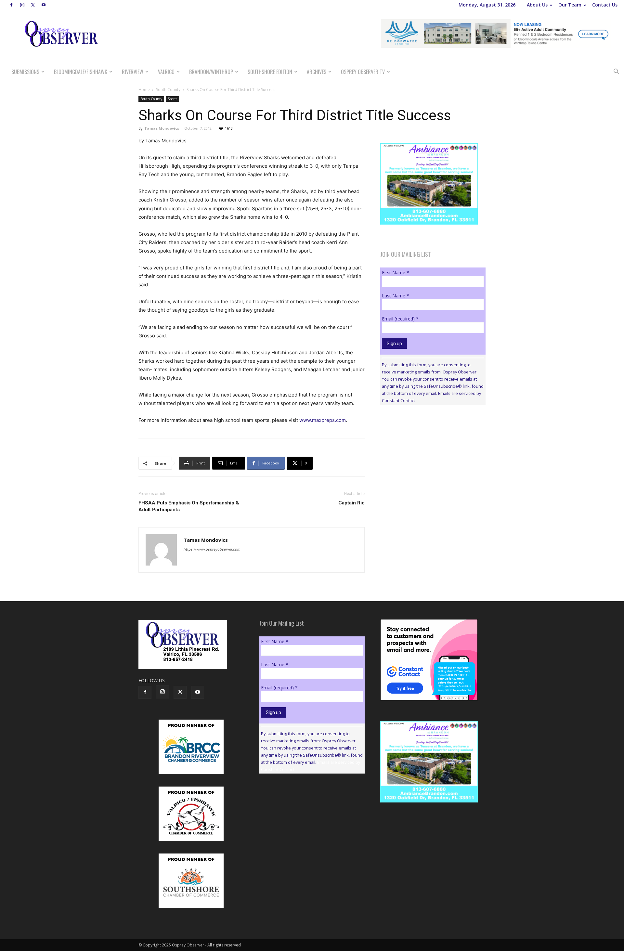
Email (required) (400, 319)
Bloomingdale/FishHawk (80, 72)
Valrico (166, 72)
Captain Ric (351, 503)
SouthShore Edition (270, 72)
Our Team (569, 5)
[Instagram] (22, 5)
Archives (316, 72)
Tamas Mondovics (161, 128)
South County (168, 89)
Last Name (395, 296)
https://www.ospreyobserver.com (212, 549)
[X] (33, 5)
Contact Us (605, 5)
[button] (616, 72)
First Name (395, 272)
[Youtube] (43, 5)
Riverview (132, 72)
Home (144, 89)
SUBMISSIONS (25, 72)
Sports (172, 99)
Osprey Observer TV (363, 72)
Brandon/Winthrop (211, 72)
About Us (537, 5)
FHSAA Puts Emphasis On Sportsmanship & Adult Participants (188, 506)
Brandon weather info (429, 469)
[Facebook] (11, 5)
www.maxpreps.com (322, 420)
